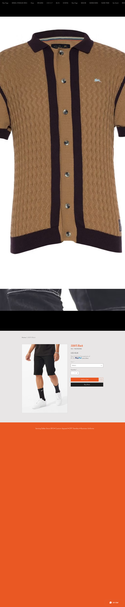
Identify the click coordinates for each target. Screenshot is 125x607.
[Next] (123, 164)
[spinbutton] (75, 373)
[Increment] (78, 373)
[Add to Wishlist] (101, 380)
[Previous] (2, 164)
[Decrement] (72, 373)
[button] (19, 3)
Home (24, 337)
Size (72, 362)
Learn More (85, 358)
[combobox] (87, 365)
